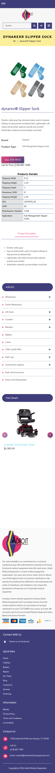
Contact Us (7, 685)
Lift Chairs (9, 312)
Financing (7, 694)
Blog (5, 680)
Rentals (6, 667)
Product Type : (9, 146)
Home (5, 658)
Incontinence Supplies (14, 364)
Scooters (9, 319)
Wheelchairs (10, 297)
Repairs (6, 671)
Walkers (8, 334)
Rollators (9, 327)
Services (6, 689)
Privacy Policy (9, 714)
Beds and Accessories (14, 372)
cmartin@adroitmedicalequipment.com (33, 755)
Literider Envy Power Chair (19, 444)
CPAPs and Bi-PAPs (13, 349)
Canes (8, 342)
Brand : (5, 140)
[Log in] (41, 26)
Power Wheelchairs (13, 304)
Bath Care (9, 357)
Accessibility (8, 722)
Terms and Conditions (12, 718)
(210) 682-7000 (22, 165)
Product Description (27, 233)
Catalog (6, 662)
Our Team (7, 676)
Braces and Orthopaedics (16, 379)
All (14, 41)
